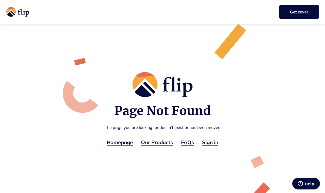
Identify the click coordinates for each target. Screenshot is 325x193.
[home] (17, 12)
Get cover (299, 11)
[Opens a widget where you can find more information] (306, 184)
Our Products (157, 142)
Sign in (210, 142)
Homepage (120, 142)
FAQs (187, 142)
